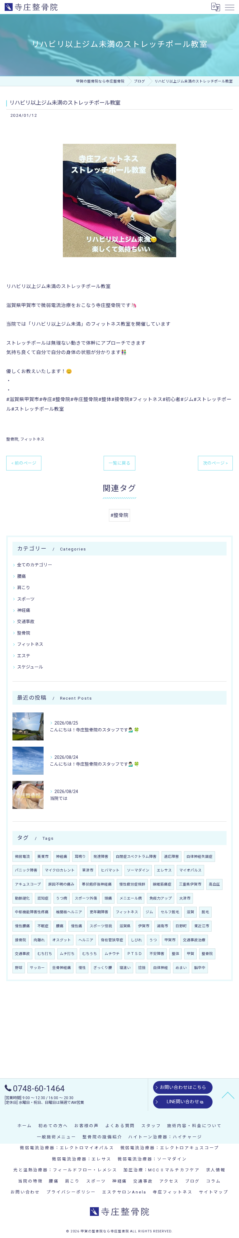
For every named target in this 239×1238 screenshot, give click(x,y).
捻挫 (142, 968)
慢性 (82, 968)
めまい (181, 968)
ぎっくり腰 (102, 968)
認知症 (43, 898)
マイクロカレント (60, 870)
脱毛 (205, 912)
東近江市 (201, 926)
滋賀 (190, 912)
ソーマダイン (138, 870)
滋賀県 (125, 926)
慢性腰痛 (22, 926)
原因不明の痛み (61, 884)
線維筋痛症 (162, 884)
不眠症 (43, 926)
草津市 (87, 870)
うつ (153, 940)
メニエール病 (131, 898)
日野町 (181, 926)
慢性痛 (76, 926)
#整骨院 (119, 515)
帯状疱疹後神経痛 (97, 884)
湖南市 (162, 926)
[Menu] (229, 7)
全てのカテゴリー (34, 564)
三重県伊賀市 (190, 884)
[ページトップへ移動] (228, 1095)
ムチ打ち (67, 954)
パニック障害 (26, 870)
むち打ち (44, 954)
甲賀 (190, 954)
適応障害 (171, 856)
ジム (149, 912)
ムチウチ (112, 954)
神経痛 (23, 610)
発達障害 (100, 856)
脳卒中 (199, 968)
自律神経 (160, 968)
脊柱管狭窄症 (112, 940)
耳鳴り (80, 856)
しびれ (136, 940)
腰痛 (21, 576)
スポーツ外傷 (86, 898)
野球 (18, 968)
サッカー (37, 968)
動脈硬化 (22, 898)
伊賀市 (143, 926)
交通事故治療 (194, 940)
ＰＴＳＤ (134, 954)
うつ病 (61, 898)
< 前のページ (23, 463)
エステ (23, 655)
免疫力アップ (160, 898)
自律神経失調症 (199, 856)
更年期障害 (99, 912)
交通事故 (26, 621)
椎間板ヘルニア (69, 912)
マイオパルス (190, 870)
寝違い (125, 968)
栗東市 (43, 856)
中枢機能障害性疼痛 (32, 912)
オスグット (61, 940)
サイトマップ (213, 1192)
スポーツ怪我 (101, 926)
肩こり (23, 587)
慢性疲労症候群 (132, 884)
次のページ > (215, 463)
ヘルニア (85, 940)
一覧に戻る (119, 463)
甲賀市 (170, 940)
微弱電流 (22, 856)
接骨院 (20, 940)
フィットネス (32, 439)
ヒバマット (110, 870)
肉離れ (39, 940)
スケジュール (30, 666)
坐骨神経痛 (61, 968)
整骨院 (12, 439)
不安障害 (156, 954)
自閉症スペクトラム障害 (136, 856)
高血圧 (214, 884)
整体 (175, 954)
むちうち (89, 954)
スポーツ (26, 599)
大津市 (184, 898)
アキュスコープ (28, 884)
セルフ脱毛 (170, 912)
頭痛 (108, 898)
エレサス (164, 870)
